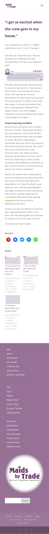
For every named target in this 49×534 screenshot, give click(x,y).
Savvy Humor (13, 370)
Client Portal (23, 523)
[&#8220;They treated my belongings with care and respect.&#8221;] (12, 260)
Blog (38, 516)
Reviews (34, 48)
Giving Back (12, 358)
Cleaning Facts (13, 412)
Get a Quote (15, 519)
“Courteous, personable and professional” (12, 308)
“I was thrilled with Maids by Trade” (29, 269)
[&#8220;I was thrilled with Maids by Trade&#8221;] (31, 260)
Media (10, 395)
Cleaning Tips (13, 366)
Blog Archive (12, 400)
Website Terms (13, 446)
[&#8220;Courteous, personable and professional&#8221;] (12, 299)
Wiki (9, 349)
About (9, 353)
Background (12, 425)
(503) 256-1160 (30, 519)
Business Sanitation (16, 374)
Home (9, 516)
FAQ (8, 387)
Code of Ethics (13, 442)
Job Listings (12, 362)
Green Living (12, 404)
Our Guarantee (14, 434)
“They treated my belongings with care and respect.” (12, 270)
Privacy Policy (13, 438)
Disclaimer (11, 421)
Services (18, 516)
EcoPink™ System (14, 408)
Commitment (13, 429)
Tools (9, 391)
